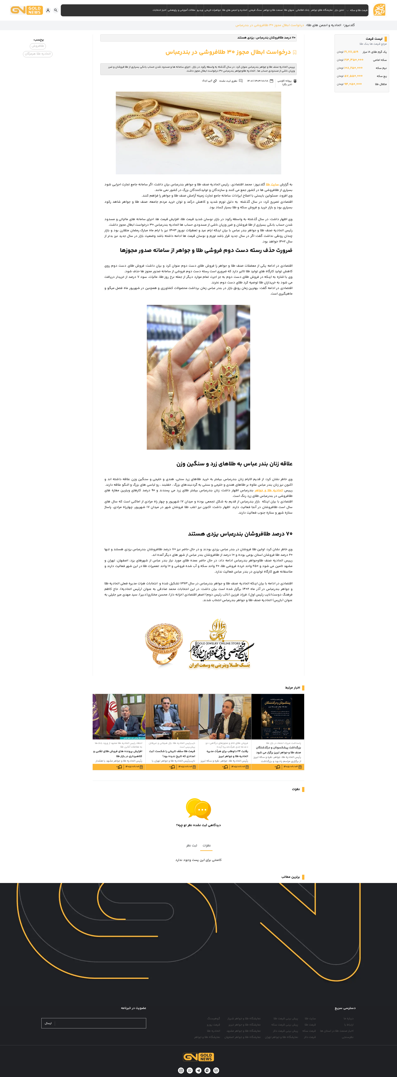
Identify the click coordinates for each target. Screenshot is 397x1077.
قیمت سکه (309, 1031)
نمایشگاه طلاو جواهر (322, 10)
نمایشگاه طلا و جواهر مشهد (243, 1031)
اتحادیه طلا (213, 1031)
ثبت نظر (191, 845)
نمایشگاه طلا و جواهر (207, 1037)
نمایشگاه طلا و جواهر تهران (281, 1037)
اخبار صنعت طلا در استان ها (337, 1031)
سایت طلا (310, 1018)
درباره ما (349, 1018)
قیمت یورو (213, 1025)
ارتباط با (349, 1025)
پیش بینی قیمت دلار (285, 1031)
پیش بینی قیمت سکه (284, 1025)
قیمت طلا (310, 1025)
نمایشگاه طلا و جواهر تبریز (244, 1025)
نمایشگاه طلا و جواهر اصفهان (242, 1037)
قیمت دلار (310, 1037)
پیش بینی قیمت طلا (286, 1018)
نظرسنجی (348, 1037)
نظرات (207, 845)
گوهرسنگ (213, 1018)
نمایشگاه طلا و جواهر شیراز (244, 1018)
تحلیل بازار (339, 10)
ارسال (48, 1023)
